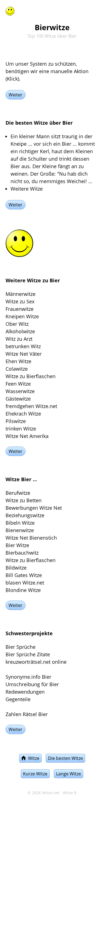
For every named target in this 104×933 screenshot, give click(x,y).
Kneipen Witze (22, 316)
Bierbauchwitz (22, 552)
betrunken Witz (23, 346)
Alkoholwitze (20, 331)
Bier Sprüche (20, 647)
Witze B (70, 792)
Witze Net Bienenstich (31, 537)
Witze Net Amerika (27, 436)
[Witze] (10, 10)
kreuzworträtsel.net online (36, 661)
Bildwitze (16, 567)
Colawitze (17, 368)
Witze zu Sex (20, 301)
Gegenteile (18, 699)
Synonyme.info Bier (28, 676)
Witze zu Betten (24, 500)
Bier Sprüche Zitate (28, 654)
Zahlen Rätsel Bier (27, 714)
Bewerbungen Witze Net (34, 507)
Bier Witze (17, 545)
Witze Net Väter (24, 353)
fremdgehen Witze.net (31, 406)
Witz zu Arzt (19, 338)
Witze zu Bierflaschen (30, 376)
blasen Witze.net (25, 582)
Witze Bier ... (21, 479)
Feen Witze (18, 383)
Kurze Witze (35, 774)
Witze (32, 758)
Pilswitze (16, 421)
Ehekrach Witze (23, 413)
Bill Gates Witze (24, 575)
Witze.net (50, 792)
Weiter (15, 95)
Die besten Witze (65, 758)
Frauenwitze (20, 309)
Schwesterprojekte (29, 633)
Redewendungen (25, 691)
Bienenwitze (20, 530)
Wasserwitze (20, 391)
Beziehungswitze (25, 515)
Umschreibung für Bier (32, 684)
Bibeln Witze (20, 522)
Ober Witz (17, 324)
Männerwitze (20, 294)
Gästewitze (18, 398)
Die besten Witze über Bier (39, 122)
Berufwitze (18, 492)
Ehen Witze (18, 361)
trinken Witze (21, 428)
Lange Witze (68, 774)
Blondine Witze (23, 590)
